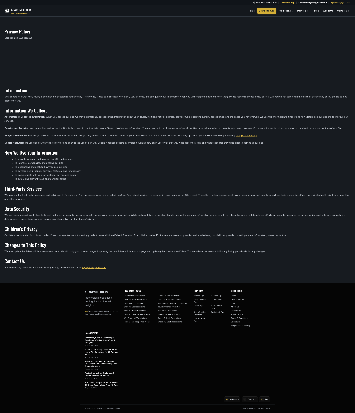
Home (251, 10)
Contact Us (343, 10)
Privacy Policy (237, 314)
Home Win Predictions (167, 310)
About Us (328, 10)
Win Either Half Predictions (135, 318)
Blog (316, 10)
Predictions (286, 10)
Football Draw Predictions (135, 310)
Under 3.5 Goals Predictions (170, 322)
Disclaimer (235, 322)
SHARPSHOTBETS (96, 291)
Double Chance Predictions (170, 307)
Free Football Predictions (134, 296)
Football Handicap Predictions (137, 322)
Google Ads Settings (246, 135)
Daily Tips (303, 10)
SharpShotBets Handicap (200, 313)
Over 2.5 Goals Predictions (135, 299)
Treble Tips (199, 306)
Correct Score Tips (200, 319)
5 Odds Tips (199, 296)
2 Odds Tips (216, 299)
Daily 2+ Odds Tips (200, 300)
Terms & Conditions (239, 318)
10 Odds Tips (216, 296)
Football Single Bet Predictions (137, 314)
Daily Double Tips (216, 307)
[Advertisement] (177, 63)
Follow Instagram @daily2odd (312, 2)
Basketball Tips (217, 312)
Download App (287, 2)
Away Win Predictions (133, 303)
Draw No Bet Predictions (134, 307)
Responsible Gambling (240, 325)
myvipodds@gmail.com (341, 2)
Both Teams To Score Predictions (172, 303)
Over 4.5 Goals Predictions (169, 318)
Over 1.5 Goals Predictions (169, 296)
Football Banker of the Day (169, 314)
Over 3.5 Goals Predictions (169, 299)
